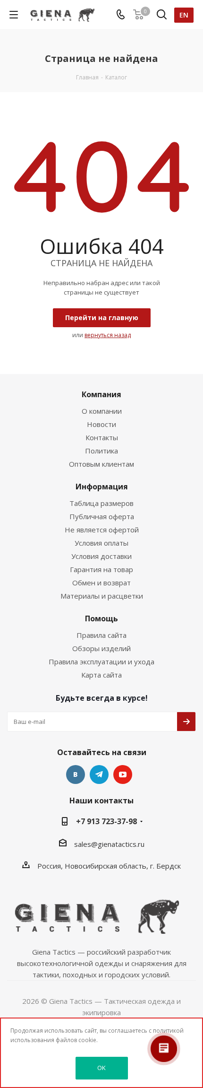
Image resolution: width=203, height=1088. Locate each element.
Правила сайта (101, 635)
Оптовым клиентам (101, 464)
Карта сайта (101, 674)
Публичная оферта (101, 516)
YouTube (122, 774)
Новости (101, 424)
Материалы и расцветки (101, 596)
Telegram (99, 774)
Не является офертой (102, 529)
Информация (102, 486)
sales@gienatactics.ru (109, 844)
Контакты (101, 437)
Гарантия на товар (101, 569)
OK (101, 1067)
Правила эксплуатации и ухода (101, 661)
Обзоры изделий (101, 648)
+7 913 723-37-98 (106, 821)
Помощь (101, 618)
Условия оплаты (101, 543)
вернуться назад (108, 335)
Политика (101, 450)
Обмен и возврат (101, 582)
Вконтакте (75, 774)
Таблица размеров (101, 503)
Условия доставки (101, 556)
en (183, 14)
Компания (101, 394)
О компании (102, 411)
